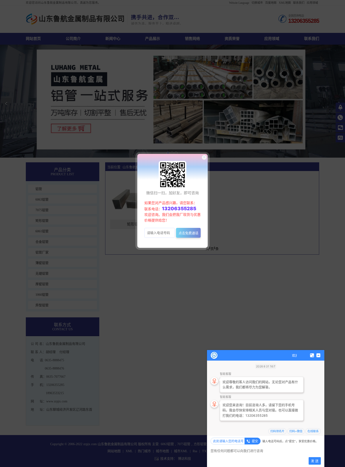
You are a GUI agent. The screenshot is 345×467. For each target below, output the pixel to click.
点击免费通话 (188, 233)
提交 (255, 441)
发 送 (314, 461)
